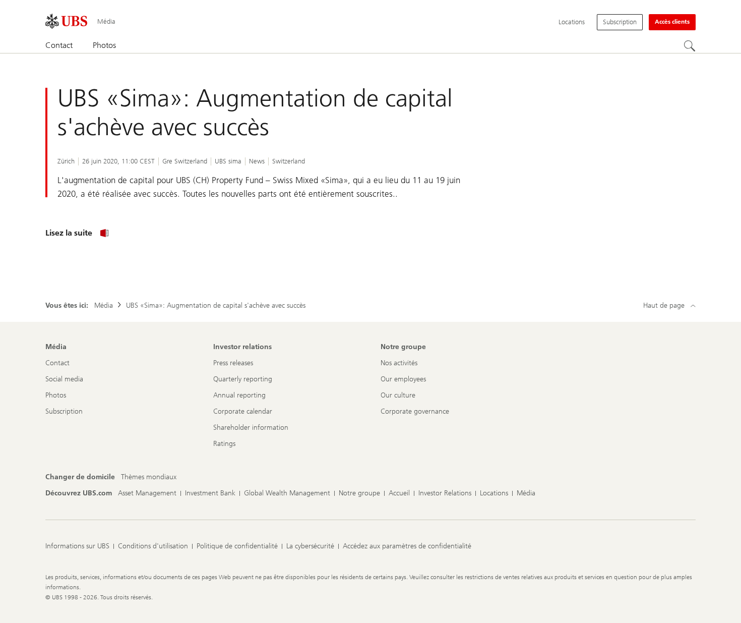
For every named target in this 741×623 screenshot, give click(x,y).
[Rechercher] (690, 46)
